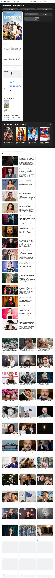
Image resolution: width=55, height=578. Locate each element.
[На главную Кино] (4, 1)
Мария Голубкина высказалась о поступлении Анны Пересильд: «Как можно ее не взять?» (27, 265)
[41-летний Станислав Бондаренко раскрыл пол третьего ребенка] (27, 550)
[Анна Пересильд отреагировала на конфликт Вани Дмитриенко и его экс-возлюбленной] (45, 482)
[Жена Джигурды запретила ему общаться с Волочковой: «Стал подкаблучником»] (10, 499)
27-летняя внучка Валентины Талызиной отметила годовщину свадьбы (26, 277)
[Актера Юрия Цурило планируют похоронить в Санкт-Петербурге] (27, 567)
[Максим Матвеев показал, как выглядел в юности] (45, 550)
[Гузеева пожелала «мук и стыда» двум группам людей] (10, 431)
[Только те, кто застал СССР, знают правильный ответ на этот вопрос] (27, 533)
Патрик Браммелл (14, 85)
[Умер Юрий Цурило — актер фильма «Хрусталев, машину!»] (27, 448)
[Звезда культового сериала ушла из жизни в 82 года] (10, 414)
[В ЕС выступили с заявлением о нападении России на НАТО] (27, 499)
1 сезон (5, 109)
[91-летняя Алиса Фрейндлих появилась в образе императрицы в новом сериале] (45, 448)
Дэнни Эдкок (16, 85)
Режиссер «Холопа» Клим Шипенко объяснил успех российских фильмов (26, 300)
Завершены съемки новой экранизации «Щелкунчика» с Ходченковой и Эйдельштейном (27, 218)
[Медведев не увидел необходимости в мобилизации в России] (10, 465)
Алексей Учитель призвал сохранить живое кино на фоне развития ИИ (26, 242)
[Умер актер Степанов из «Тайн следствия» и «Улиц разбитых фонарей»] (45, 499)
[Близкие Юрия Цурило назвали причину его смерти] (45, 397)
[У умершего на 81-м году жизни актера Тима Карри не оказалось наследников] (27, 482)
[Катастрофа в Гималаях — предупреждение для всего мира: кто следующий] (10, 346)
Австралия (12, 88)
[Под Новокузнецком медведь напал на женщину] (27, 465)
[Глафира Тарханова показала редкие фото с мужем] (27, 363)
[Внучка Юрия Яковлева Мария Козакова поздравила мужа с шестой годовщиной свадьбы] (45, 363)
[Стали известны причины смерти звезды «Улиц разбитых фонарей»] (45, 431)
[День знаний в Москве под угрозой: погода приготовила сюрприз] (10, 482)
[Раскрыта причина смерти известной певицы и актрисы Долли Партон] (45, 380)
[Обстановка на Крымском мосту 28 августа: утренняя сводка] (10, 448)
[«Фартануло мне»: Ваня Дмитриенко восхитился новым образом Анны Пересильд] (45, 465)
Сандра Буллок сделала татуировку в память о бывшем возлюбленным (25, 183)
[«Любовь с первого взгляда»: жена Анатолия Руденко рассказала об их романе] (10, 363)
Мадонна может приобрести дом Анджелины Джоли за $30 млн (26, 324)
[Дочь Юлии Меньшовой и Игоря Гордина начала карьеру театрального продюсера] (27, 431)
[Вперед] (50, 124)
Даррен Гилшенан (13, 86)
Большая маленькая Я (32, 142)
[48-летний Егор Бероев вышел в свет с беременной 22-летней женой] (10, 516)
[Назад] (48, 124)
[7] (15, 74)
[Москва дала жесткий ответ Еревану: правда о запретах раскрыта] (27, 414)
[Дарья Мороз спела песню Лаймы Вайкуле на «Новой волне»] (10, 567)
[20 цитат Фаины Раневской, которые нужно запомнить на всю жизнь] (45, 516)
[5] (11, 74)
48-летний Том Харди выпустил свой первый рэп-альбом (26, 195)
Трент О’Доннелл (13, 81)
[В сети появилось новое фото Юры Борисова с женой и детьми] (45, 567)
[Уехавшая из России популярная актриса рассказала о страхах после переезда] (10, 380)
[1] (4, 74)
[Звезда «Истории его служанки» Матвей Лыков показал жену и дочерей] (10, 533)
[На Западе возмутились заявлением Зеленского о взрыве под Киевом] (45, 414)
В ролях (5, 84)
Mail (1, 577)
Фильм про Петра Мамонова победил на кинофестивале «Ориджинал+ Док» (26, 288)
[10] (20, 74)
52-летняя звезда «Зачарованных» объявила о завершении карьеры (26, 207)
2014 (4, 41)
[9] (18, 74)
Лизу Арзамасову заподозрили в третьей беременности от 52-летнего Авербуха (27, 253)
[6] (13, 74)
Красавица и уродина (20, 142)
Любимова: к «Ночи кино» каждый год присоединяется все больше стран (26, 230)
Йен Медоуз (12, 84)
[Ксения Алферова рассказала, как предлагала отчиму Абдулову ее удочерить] (27, 380)
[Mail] (1, 1)
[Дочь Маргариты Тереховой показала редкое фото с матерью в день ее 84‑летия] (27, 346)
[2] (6, 74)
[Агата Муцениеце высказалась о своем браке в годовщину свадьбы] (27, 397)
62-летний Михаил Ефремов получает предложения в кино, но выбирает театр (26, 171)
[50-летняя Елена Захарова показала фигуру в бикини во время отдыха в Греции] (27, 516)
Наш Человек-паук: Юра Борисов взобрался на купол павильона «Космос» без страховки (26, 160)
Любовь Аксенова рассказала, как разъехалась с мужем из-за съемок (26, 312)
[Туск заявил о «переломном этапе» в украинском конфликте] (10, 550)
